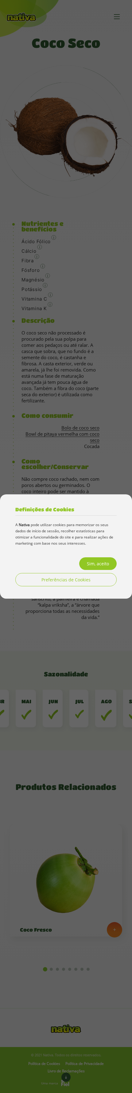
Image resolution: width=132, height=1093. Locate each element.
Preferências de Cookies (66, 580)
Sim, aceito (98, 564)
